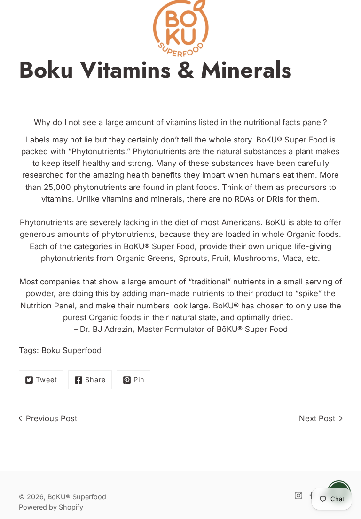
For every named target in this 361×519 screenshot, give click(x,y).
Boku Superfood (71, 350)
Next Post (317, 418)
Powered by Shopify (51, 507)
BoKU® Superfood (76, 497)
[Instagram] (298, 495)
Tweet (46, 380)
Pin (138, 380)
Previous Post (51, 418)
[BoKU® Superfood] (180, 28)
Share (95, 380)
